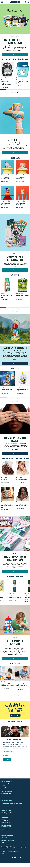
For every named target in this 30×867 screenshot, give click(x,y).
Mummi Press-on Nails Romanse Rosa (22, 478)
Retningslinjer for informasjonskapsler (9, 851)
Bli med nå (15, 715)
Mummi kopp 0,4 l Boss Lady (21, 177)
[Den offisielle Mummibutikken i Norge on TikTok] (18, 857)
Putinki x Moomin (15, 576)
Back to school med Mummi (15, 59)
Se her (15, 152)
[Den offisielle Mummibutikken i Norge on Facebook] (12, 857)
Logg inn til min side (5, 819)
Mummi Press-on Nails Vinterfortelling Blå (7, 505)
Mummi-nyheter (5, 814)
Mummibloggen (15, 721)
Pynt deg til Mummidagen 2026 (15, 739)
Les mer (7, 759)
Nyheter (15, 275)
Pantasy (15, 368)
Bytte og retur (4, 829)
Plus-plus (15, 663)
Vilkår (2, 853)
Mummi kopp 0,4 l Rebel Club (6, 204)
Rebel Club (15, 157)
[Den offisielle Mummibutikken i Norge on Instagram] (15, 857)
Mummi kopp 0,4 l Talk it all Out (6, 177)
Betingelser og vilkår (5, 831)
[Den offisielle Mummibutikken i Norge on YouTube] (20, 857)
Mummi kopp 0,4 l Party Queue (21, 204)
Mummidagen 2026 (7, 751)
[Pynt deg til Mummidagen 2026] (15, 731)
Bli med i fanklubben (5, 822)
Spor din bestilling (5, 821)
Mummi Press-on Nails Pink (6, 478)
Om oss (3, 827)
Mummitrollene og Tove (6, 812)
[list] (15, 75)
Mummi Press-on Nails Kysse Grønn (21, 504)
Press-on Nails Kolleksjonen (15, 458)
